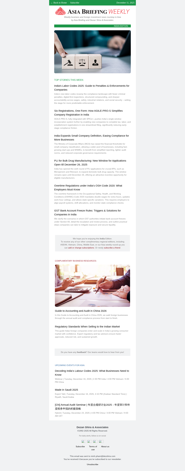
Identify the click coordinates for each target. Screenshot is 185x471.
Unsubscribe (92, 464)
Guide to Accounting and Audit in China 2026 (81, 310)
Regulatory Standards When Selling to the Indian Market (87, 326)
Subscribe (74, 2)
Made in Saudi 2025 (66, 389)
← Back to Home (59, 2)
